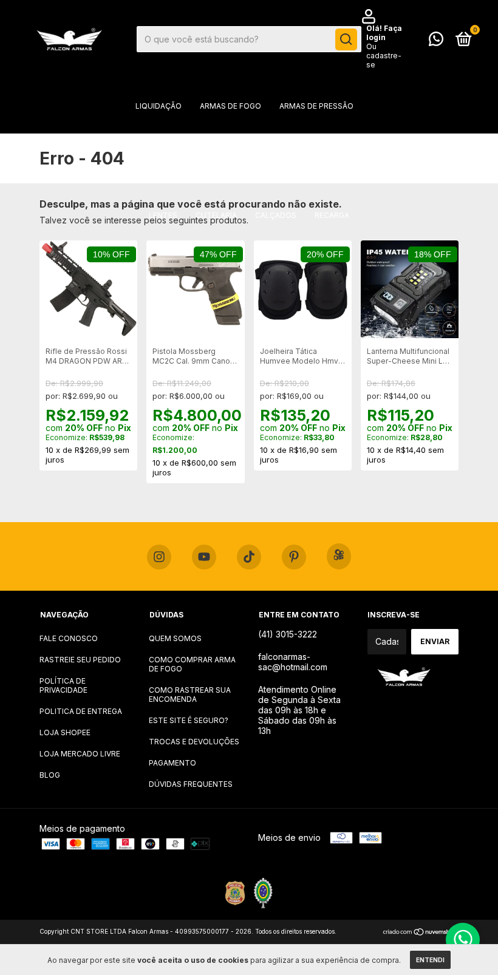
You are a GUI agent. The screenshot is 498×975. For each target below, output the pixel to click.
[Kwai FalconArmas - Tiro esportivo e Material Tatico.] (339, 556)
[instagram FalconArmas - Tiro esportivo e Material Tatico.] (159, 557)
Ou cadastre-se (383, 55)
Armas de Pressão (316, 105)
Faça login (384, 33)
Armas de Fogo (230, 105)
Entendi (430, 959)
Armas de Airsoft (152, 142)
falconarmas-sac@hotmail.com (292, 661)
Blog (49, 775)
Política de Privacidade (63, 685)
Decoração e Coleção (232, 178)
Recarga (332, 215)
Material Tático (239, 142)
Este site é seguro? (188, 720)
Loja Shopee (64, 732)
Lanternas (318, 178)
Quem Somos (175, 638)
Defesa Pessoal (136, 178)
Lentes (163, 215)
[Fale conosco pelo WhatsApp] (436, 41)
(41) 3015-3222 (287, 634)
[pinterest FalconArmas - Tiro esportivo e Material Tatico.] (294, 557)
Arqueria (362, 142)
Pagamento (172, 762)
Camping (376, 178)
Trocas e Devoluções (194, 741)
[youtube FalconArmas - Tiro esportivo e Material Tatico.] (204, 557)
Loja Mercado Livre (79, 753)
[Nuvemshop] (421, 933)
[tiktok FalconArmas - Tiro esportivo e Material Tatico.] (249, 557)
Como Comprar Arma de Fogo (192, 664)
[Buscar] (346, 39)
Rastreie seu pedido (80, 659)
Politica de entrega (80, 711)
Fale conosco (68, 638)
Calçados (275, 215)
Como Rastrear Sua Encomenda (190, 694)
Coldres (308, 142)
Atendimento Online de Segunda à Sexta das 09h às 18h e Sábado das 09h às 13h (299, 710)
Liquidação (158, 105)
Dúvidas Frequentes (191, 784)
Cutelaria (216, 215)
